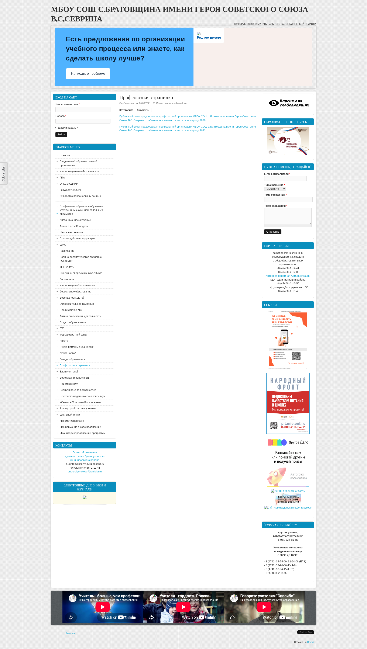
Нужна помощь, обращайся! (76, 347)
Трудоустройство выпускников (78, 408)
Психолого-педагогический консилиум (82, 396)
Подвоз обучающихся (73, 322)
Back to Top (305, 632)
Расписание (67, 250)
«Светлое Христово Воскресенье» (80, 402)
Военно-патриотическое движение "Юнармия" (81, 259)
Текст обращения (275, 205)
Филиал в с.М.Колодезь (74, 226)
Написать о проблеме (88, 73)
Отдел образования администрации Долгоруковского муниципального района (84, 456)
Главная (70, 633)
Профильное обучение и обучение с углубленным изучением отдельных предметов (82, 210)
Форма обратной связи (74, 334)
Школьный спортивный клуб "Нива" (81, 273)
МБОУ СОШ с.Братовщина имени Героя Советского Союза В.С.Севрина (179, 13)
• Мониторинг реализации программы (82, 433)
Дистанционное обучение (75, 220)
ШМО (63, 244)
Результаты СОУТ (70, 189)
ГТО (62, 328)
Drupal (310, 642)
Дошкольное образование (75, 291)
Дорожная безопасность (74, 377)
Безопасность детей (72, 297)
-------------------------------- (69, 201)
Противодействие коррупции (77, 238)
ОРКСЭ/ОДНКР (69, 183)
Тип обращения (274, 185)
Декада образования (72, 359)
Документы (143, 110)
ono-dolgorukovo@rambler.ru (85, 471)
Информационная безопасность (79, 171)
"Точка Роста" (68, 353)
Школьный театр (70, 414)
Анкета (64, 340)
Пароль (60, 116)
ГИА (62, 177)
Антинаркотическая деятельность (80, 316)
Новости (65, 155)
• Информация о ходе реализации (80, 427)
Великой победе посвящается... (79, 390)
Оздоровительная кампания (77, 303)
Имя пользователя (67, 104)
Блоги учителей (69, 371)
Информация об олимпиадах (77, 285)
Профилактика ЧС (71, 310)
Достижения (67, 279)
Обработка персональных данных (80, 196)
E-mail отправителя (277, 174)
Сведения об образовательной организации (78, 163)
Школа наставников (71, 232)
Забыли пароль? (68, 127)
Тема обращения (275, 194)
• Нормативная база (72, 420)
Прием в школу (69, 383)
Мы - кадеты (67, 267)
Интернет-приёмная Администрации (287, 275)
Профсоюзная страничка (75, 365)
